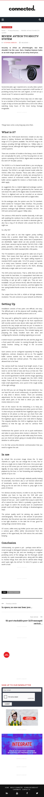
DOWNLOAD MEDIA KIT (31, 787)
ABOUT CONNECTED (16, 787)
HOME (7, 787)
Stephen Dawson (10, 43)
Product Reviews (6, 27)
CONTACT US (26, 789)
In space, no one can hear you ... (17, 607)
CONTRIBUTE (17, 789)
